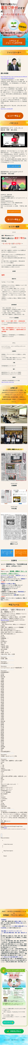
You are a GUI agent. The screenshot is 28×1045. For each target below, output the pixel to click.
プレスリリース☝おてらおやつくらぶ (21, 553)
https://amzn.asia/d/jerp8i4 (7, 108)
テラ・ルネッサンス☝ (14, 166)
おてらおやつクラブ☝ (14, 211)
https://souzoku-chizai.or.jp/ (8, 382)
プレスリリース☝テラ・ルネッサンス (7, 553)
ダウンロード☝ (8, 1022)
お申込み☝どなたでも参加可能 (14, 42)
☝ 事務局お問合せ (14, 1031)
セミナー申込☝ (14, 116)
